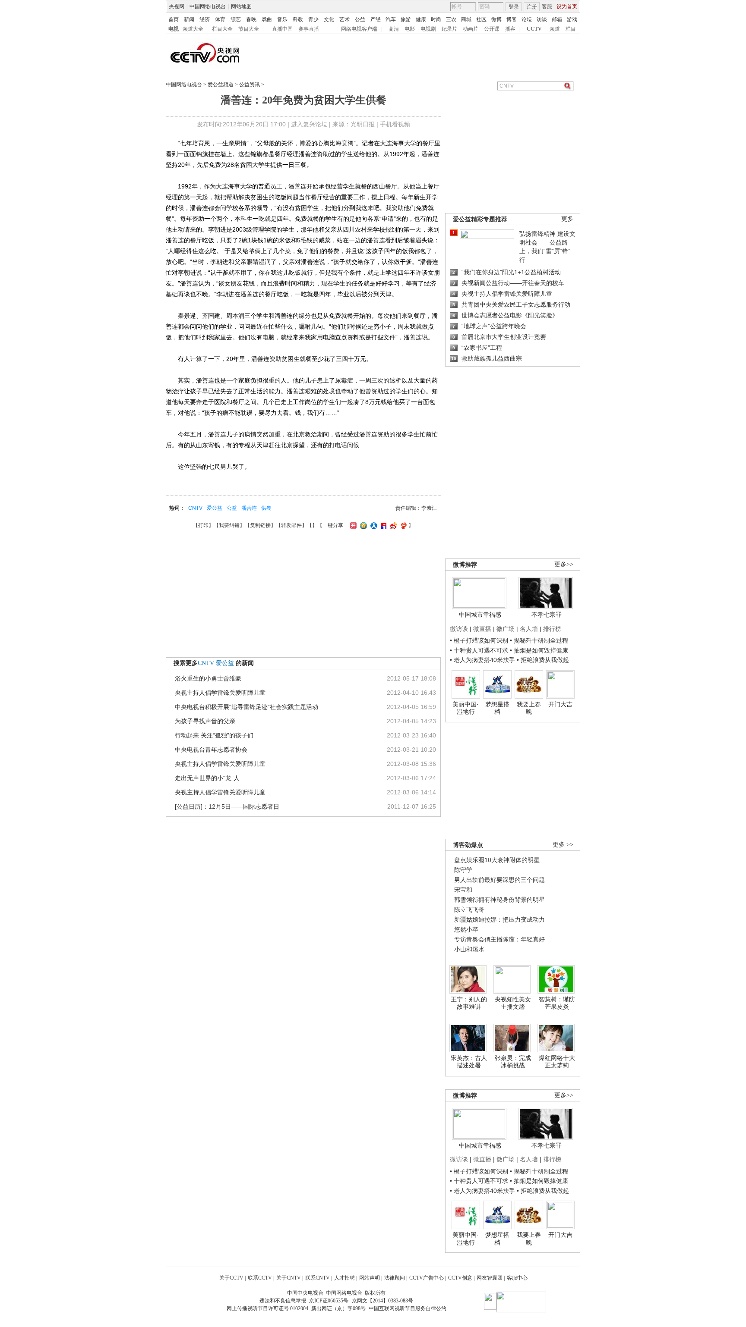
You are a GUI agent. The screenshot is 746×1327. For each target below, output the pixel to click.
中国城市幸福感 (480, 614)
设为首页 (566, 6)
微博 (496, 19)
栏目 (571, 29)
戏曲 (267, 19)
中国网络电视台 (208, 6)
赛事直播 (308, 29)
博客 (511, 19)
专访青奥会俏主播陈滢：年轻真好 (499, 939)
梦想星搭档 (497, 708)
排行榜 (552, 628)
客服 (547, 6)
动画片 (470, 29)
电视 (173, 29)
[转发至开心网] (352, 525)
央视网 (176, 6)
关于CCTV (231, 1278)
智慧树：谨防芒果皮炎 (557, 1003)
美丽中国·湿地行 (465, 708)
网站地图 (241, 6)
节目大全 (248, 29)
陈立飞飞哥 (469, 909)
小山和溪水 (469, 949)
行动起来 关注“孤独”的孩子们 (214, 735)
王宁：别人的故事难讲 (469, 1003)
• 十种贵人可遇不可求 (480, 650)
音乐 (282, 19)
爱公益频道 (221, 85)
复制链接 (260, 525)
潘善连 (249, 508)
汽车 (391, 19)
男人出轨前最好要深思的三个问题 (499, 879)
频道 (555, 29)
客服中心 (517, 1278)
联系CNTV (317, 1278)
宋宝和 (463, 889)
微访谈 (459, 628)
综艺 (236, 19)
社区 (481, 19)
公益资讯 (249, 85)
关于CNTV (288, 1278)
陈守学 (463, 869)
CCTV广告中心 (426, 1278)
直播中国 (282, 29)
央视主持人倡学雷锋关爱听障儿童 (220, 692)
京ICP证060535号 (328, 1301)
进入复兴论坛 (309, 124)
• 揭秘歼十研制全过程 (539, 640)
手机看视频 (395, 124)
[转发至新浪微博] (392, 525)
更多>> (563, 564)
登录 (514, 7)
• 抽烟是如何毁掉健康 (539, 650)
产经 (375, 19)
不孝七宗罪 (546, 614)
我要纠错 (229, 525)
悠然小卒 (466, 929)
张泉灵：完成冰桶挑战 (513, 1061)
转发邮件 (291, 525)
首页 (173, 19)
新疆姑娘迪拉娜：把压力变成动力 (499, 919)
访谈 (542, 19)
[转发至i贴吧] (382, 525)
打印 (203, 525)
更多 (567, 219)
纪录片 (449, 29)
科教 (298, 19)
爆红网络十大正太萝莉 (557, 1061)
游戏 (572, 19)
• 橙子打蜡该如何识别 (479, 640)
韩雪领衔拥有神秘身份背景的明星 (499, 899)
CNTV (195, 508)
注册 (532, 7)
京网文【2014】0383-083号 (382, 1301)
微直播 (482, 628)
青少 (313, 19)
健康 (421, 19)
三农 (451, 19)
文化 (329, 19)
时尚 (436, 19)
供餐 (266, 508)
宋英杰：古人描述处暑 (469, 1061)
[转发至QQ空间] (362, 525)
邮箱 (557, 19)
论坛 (527, 19)
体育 (220, 19)
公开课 (491, 29)
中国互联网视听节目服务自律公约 (407, 1308)
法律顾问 (394, 1278)
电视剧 (428, 29)
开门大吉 (560, 704)
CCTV (534, 29)
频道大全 (193, 29)
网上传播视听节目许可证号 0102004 (267, 1308)
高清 (394, 29)
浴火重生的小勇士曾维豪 (208, 678)
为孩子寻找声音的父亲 (205, 721)
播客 (510, 29)
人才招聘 (344, 1278)
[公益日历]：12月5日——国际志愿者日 (227, 806)
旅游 (406, 19)
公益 (360, 19)
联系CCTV (260, 1278)
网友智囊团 (490, 1278)
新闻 (189, 19)
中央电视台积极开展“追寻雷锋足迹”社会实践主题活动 (246, 706)
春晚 (251, 19)
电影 (410, 29)
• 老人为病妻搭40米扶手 (482, 659)
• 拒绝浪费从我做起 (543, 659)
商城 (466, 19)
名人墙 (529, 628)
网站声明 (369, 1278)
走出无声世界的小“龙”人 (207, 778)
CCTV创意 (460, 1278)
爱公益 (214, 508)
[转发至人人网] (372, 525)
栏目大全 (222, 29)
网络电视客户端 (359, 29)
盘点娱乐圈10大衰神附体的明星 (497, 859)
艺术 (344, 19)
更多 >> (563, 844)
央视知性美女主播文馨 (513, 1003)
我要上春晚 (529, 708)
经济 (204, 19)
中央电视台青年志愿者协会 (211, 749)
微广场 (505, 628)
